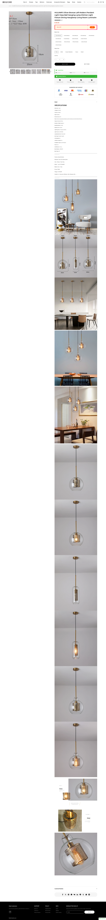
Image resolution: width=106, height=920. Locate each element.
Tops (36, 2)
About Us (36, 908)
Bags (68, 2)
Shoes (73, 2)
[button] (9, 71)
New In (25, 2)
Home (10, 6)
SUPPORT (36, 906)
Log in (57, 908)
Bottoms (42, 2)
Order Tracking (58, 912)
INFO (57, 906)
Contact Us (36, 910)
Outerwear (49, 2)
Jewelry (79, 2)
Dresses (31, 2)
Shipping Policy (48, 908)
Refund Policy (47, 910)
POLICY (47, 906)
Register (57, 910)
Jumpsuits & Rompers (59, 2)
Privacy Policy (47, 912)
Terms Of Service (37, 912)
